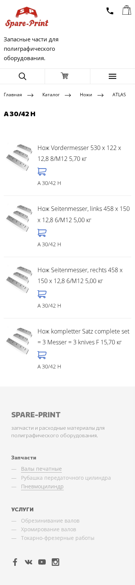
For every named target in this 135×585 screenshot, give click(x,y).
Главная (13, 94)
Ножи (86, 94)
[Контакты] (109, 11)
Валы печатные (41, 468)
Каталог (51, 94)
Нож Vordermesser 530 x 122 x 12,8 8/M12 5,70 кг (79, 153)
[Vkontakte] (28, 561)
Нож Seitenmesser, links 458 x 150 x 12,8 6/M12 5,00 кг (84, 214)
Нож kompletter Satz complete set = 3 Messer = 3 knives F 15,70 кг (83, 337)
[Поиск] (22, 76)
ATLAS (119, 94)
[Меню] (112, 76)
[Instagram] (55, 561)
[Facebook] (15, 561)
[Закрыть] (67, 76)
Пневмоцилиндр (42, 486)
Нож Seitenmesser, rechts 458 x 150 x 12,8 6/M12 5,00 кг (80, 275)
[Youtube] (42, 561)
